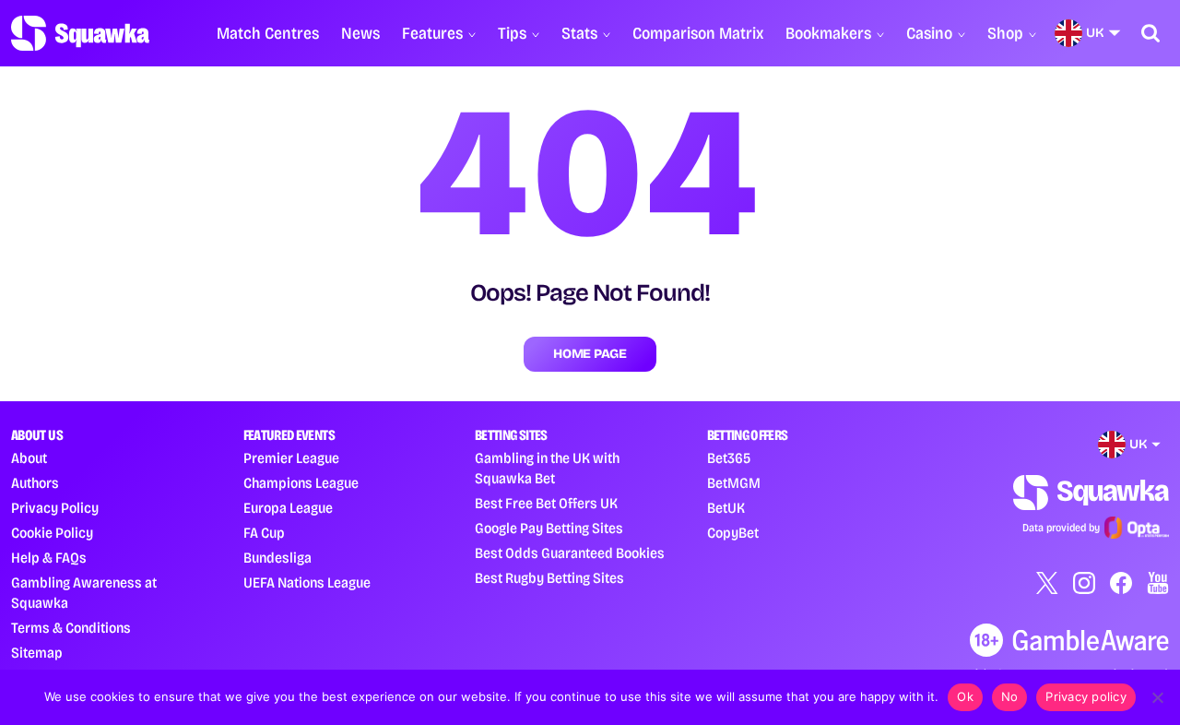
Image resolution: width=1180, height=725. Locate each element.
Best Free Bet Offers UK (546, 503)
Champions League (301, 483)
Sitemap (37, 652)
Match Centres (268, 33)
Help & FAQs (49, 557)
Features (432, 33)
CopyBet (733, 532)
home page (589, 354)
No (1010, 696)
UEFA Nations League (307, 582)
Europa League (288, 508)
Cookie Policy (52, 532)
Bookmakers (828, 33)
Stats (579, 33)
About (29, 458)
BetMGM (734, 483)
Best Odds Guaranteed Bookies (570, 553)
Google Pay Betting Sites (549, 528)
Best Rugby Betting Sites (549, 578)
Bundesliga (277, 557)
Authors (35, 483)
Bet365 (728, 458)
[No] (1157, 697)
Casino (929, 33)
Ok (965, 696)
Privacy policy (1086, 696)
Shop (1005, 33)
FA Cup (264, 532)
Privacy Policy (55, 508)
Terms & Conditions (71, 627)
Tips (512, 33)
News (360, 33)
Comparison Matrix (697, 33)
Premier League (291, 458)
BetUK (726, 508)
